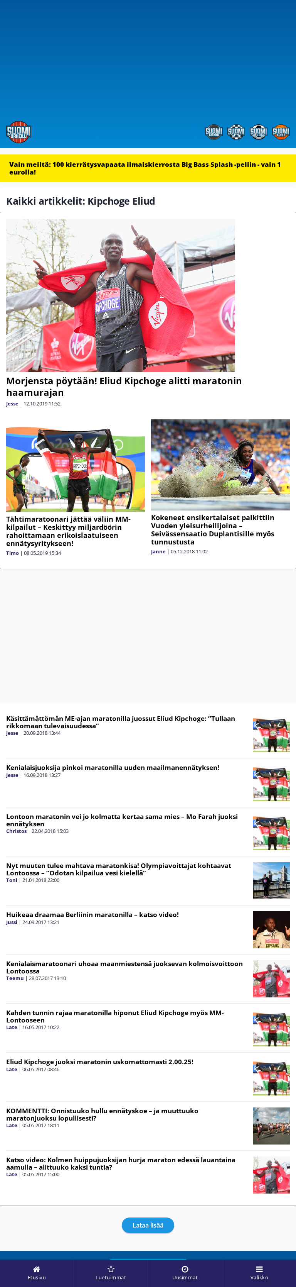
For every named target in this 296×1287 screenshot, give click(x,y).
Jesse (12, 403)
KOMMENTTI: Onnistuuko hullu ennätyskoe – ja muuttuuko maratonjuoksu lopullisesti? (102, 1114)
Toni (11, 880)
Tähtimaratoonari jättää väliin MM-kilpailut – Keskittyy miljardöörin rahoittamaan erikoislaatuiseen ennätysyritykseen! (68, 531)
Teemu (15, 978)
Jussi (11, 922)
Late (11, 1027)
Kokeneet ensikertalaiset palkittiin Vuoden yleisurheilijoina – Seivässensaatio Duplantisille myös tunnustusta (212, 529)
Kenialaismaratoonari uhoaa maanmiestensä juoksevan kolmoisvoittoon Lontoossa (124, 967)
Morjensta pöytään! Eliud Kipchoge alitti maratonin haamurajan (124, 386)
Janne (158, 551)
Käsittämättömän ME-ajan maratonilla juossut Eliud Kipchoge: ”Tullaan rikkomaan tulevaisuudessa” (120, 722)
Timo (12, 552)
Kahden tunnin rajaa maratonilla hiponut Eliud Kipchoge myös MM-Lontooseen (115, 1016)
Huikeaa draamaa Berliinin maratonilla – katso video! (92, 914)
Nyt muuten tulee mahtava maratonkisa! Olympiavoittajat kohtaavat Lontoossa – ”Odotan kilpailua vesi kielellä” (118, 869)
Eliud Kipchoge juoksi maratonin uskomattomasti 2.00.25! (99, 1061)
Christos (16, 830)
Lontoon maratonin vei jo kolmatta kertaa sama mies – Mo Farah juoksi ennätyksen (122, 820)
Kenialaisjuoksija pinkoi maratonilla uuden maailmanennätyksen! (112, 767)
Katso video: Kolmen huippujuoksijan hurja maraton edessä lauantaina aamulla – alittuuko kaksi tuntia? (120, 1163)
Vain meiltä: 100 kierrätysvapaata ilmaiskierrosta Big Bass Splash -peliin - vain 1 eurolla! (145, 168)
